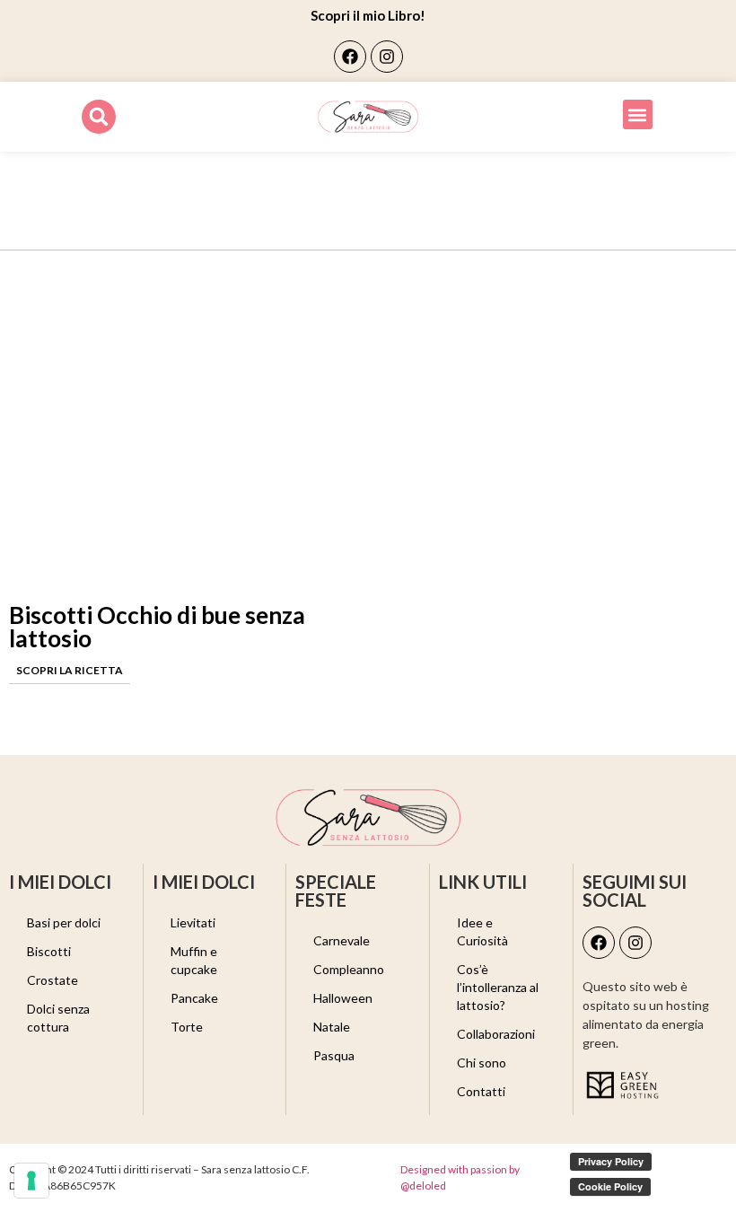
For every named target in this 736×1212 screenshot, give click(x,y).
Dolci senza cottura (58, 1017)
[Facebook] (350, 56)
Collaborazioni (496, 1033)
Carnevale (341, 940)
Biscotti (49, 951)
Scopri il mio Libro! (368, 15)
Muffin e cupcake (194, 960)
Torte (187, 1026)
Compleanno (348, 969)
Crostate (52, 980)
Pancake (194, 998)
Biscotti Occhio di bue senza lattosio (157, 627)
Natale (331, 1026)
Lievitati (193, 922)
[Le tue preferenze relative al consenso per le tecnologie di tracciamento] (31, 1181)
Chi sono (481, 1062)
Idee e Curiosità (482, 931)
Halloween (342, 998)
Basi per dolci (64, 922)
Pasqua (334, 1055)
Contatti (481, 1091)
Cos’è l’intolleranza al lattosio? (498, 987)
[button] (99, 117)
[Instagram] (387, 56)
